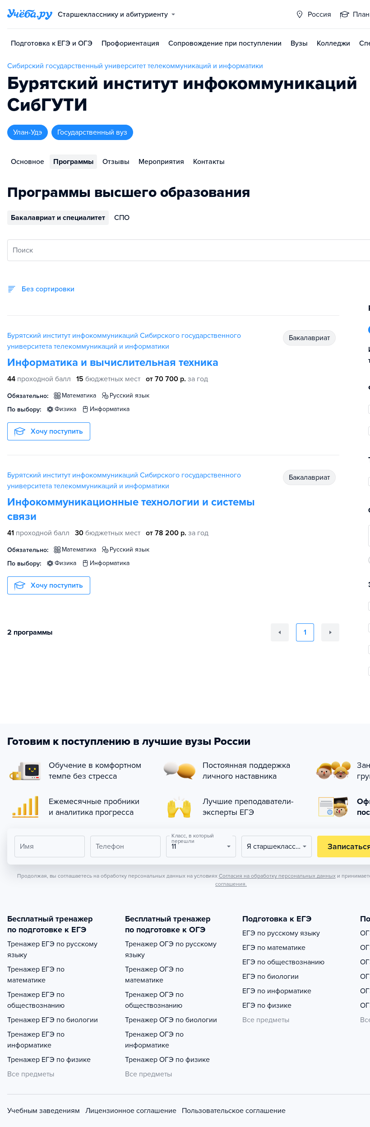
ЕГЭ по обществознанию (283, 962)
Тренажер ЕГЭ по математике (36, 975)
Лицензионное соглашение (130, 1110)
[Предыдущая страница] (280, 632)
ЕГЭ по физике (266, 1005)
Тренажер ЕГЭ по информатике (36, 1040)
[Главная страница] (29, 14)
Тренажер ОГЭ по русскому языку (171, 949)
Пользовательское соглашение (234, 1110)
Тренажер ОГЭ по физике (167, 1059)
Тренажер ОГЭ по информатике (154, 1040)
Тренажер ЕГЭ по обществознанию (36, 1000)
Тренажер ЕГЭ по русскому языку (52, 949)
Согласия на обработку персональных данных (277, 876)
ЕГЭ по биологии (270, 976)
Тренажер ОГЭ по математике (154, 975)
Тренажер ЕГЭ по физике (49, 1059)
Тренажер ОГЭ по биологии (171, 1019)
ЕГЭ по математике (273, 947)
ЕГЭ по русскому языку (281, 933)
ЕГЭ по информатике (276, 991)
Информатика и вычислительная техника (112, 362)
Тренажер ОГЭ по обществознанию (154, 1000)
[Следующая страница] (330, 632)
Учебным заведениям (43, 1110)
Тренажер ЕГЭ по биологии (52, 1019)
